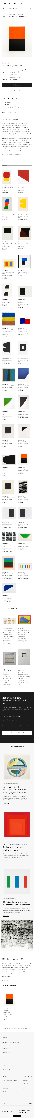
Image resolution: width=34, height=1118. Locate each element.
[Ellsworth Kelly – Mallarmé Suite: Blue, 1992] (25, 375)
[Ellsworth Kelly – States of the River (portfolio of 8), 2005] (9, 536)
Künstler (11, 14)
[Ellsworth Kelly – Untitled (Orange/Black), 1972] (25, 458)
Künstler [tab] (10, 112)
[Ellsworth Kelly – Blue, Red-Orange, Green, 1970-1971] (9, 204)
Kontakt (4, 1091)
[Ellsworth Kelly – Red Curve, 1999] (25, 177)
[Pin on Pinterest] (16, 98)
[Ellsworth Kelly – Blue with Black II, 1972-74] (25, 261)
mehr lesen (6, 803)
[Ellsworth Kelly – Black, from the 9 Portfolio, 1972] (9, 458)
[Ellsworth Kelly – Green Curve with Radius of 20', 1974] (9, 402)
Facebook (25, 1083)
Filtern (29, 163)
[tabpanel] (17, 136)
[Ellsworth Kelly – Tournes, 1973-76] (9, 513)
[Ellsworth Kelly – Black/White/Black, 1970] (9, 290)
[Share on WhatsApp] (20, 98)
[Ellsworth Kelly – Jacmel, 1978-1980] (25, 431)
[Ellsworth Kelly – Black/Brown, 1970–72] (25, 233)
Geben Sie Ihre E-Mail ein (11, 716)
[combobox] (17, 8)
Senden (29, 1103)
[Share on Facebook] (8, 98)
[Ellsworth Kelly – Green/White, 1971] (25, 536)
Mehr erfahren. (20, 107)
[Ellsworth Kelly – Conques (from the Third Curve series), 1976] (9, 233)
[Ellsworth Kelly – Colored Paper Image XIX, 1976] (9, 375)
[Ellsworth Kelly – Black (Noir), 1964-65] (9, 348)
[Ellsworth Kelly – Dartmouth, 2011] (25, 563)
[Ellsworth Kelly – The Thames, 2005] (25, 487)
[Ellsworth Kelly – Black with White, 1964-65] (25, 348)
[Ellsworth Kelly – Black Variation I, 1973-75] (25, 402)
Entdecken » (5, 981)
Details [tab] (3, 112)
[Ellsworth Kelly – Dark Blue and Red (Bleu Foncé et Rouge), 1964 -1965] (25, 319)
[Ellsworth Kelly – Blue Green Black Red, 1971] (9, 563)
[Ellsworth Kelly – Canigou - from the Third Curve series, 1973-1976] (25, 290)
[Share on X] (12, 98)
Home (4, 14)
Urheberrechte (7, 1111)
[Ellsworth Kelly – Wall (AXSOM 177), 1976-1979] (9, 487)
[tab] (4, 164)
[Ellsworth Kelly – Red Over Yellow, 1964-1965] (9, 177)
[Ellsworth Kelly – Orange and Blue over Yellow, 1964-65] (9, 261)
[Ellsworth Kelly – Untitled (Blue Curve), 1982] (9, 588)
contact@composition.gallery (11, 1042)
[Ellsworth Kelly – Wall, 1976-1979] (9, 431)
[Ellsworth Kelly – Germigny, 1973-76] (25, 513)
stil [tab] (15, 112)
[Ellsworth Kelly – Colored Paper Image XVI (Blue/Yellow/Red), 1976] (9, 319)
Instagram (26, 1081)
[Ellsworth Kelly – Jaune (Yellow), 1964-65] (25, 204)
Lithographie (13, 72)
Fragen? (17, 91)
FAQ (3, 1083)
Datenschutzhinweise (27, 1116)
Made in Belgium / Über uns (9, 1081)
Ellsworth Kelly (6, 63)
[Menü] (31, 3)
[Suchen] (30, 8)
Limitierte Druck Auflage (16, 70)
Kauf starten (17, 85)
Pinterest (25, 1086)
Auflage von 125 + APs (15, 77)
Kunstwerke (5, 1089)
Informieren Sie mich (17, 733)
